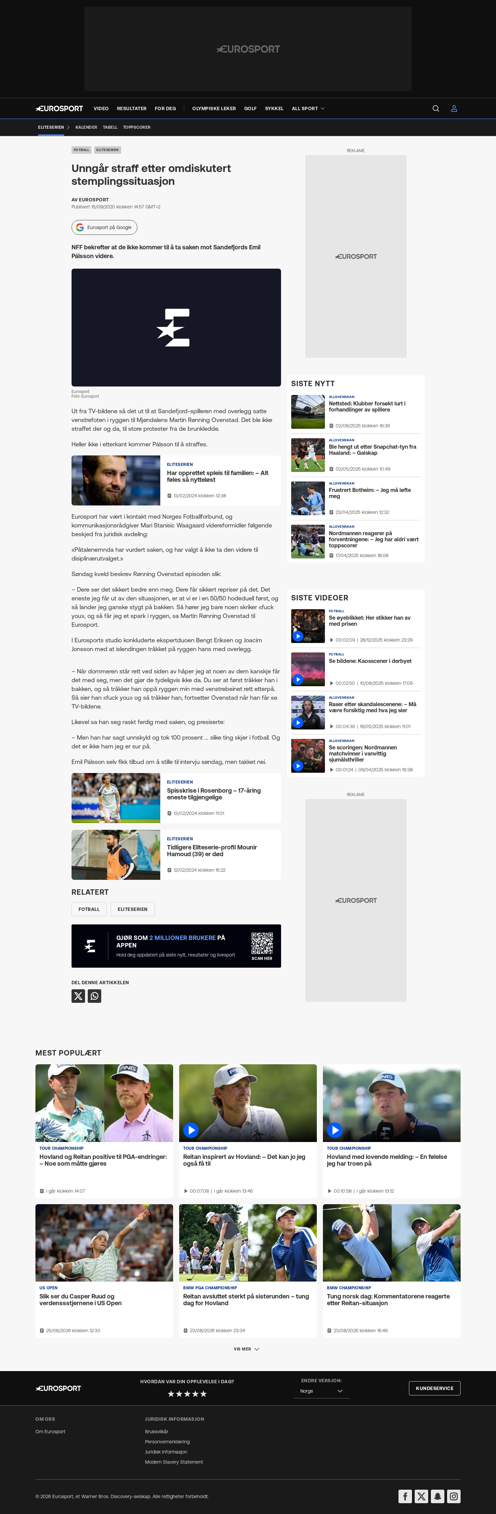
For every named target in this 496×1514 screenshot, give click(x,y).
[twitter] (421, 1496)
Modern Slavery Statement (174, 1462)
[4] (195, 1394)
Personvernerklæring (167, 1441)
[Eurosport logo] (59, 108)
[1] (171, 1394)
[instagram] (454, 1496)
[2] (179, 1394)
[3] (187, 1394)
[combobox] (322, 1391)
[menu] (436, 108)
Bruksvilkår (156, 1431)
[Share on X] (78, 996)
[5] (203, 1394)
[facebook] (405, 1496)
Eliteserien (108, 150)
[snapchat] (437, 1496)
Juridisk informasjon (166, 1452)
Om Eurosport (50, 1431)
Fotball (81, 150)
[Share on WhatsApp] (94, 996)
